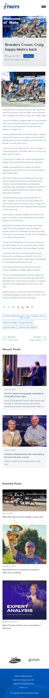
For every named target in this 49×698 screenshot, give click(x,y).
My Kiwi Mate (10, 327)
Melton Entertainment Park (24, 684)
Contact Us (23, 687)
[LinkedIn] (23, 307)
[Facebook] (4, 307)
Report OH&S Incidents (23, 676)
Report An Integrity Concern (23, 680)
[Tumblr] (18, 307)
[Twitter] (9, 307)
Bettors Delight (10, 322)
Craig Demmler (26, 322)
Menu (43, 7)
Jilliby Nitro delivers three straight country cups (22, 517)
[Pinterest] (13, 307)
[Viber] (27, 307)
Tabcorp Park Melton (27, 327)
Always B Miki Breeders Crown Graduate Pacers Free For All (24, 317)
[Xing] (32, 307)
